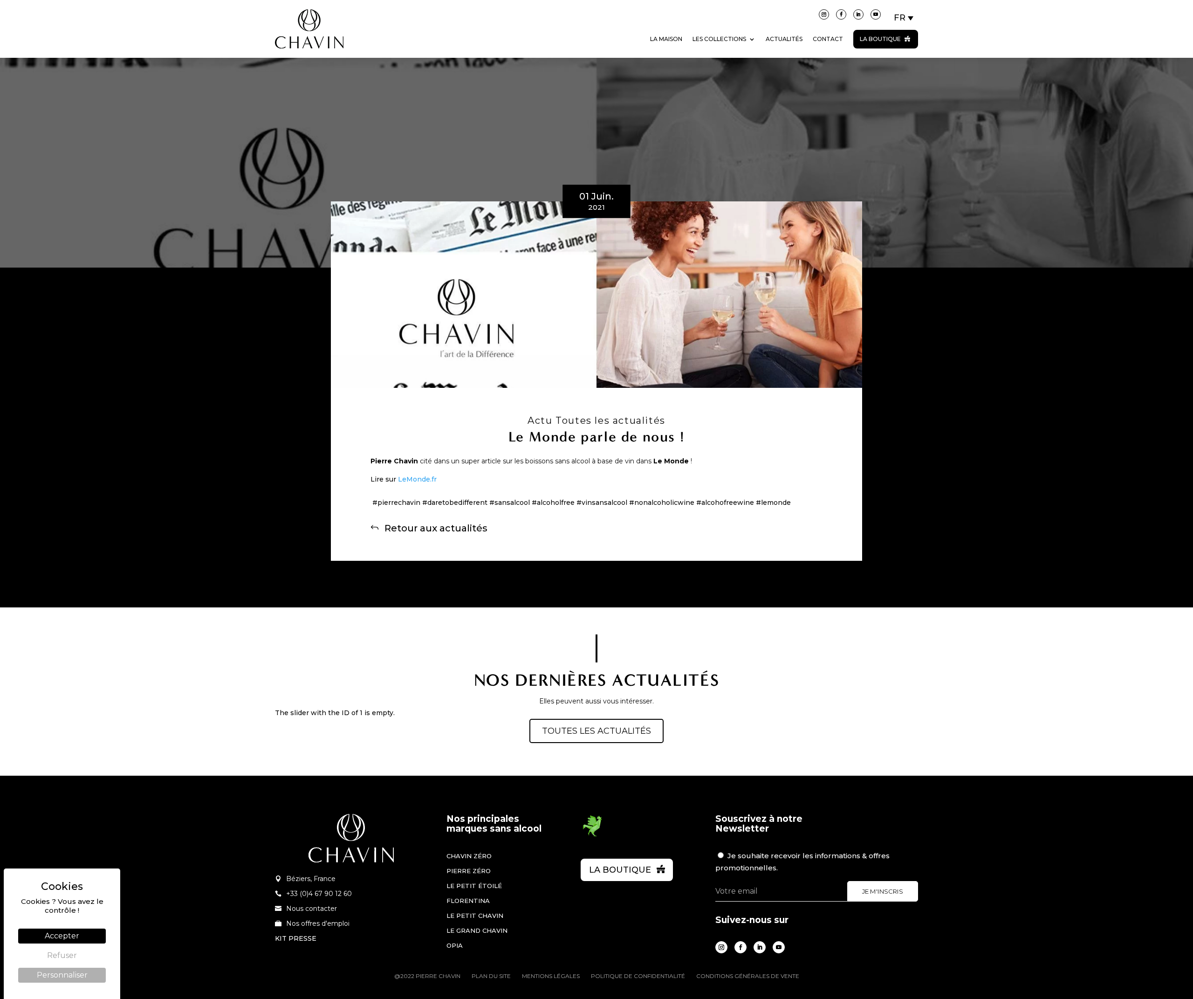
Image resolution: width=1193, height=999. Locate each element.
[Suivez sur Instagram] (824, 14)
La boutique (880, 38)
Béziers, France (311, 879)
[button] (904, 17)
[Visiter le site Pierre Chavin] (309, 55)
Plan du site (491, 976)
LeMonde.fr (417, 479)
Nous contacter (311, 908)
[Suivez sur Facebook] (841, 14)
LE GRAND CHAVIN (476, 930)
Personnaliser (62, 975)
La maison (666, 38)
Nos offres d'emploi (318, 923)
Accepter (62, 935)
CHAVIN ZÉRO (469, 856)
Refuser (62, 955)
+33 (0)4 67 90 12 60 (319, 893)
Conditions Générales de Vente (747, 976)
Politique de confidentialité (638, 976)
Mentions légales (551, 976)
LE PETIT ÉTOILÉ (474, 885)
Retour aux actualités (435, 528)
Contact (828, 38)
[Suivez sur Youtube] (876, 14)
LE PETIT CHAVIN (474, 915)
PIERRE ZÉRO (468, 871)
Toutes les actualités (596, 731)
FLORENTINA (468, 900)
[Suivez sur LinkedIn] (858, 14)
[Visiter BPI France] (592, 835)
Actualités (784, 38)
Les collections (719, 38)
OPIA (454, 945)
